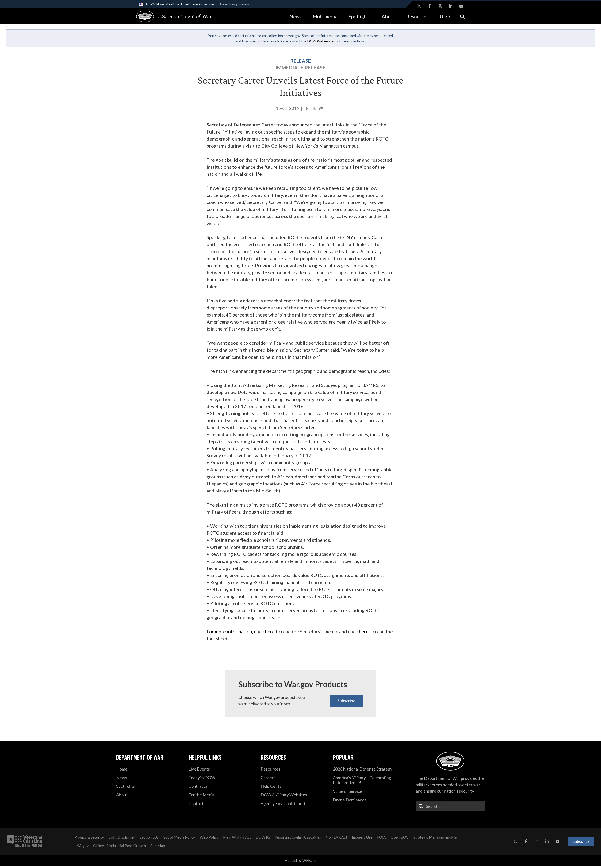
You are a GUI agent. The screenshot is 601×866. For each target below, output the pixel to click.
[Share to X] (314, 108)
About (388, 16)
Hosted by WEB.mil (300, 860)
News (295, 16)
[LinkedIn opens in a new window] (450, 6)
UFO (445, 16)
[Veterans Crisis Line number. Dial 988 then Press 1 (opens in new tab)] (24, 841)
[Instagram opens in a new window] (440, 6)
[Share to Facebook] (307, 108)
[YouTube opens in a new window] (461, 6)
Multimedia (325, 16)
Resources (417, 16)
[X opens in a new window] (419, 6)
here (270, 631)
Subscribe (346, 700)
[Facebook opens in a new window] (429, 6)
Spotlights (359, 16)
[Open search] (462, 16)
